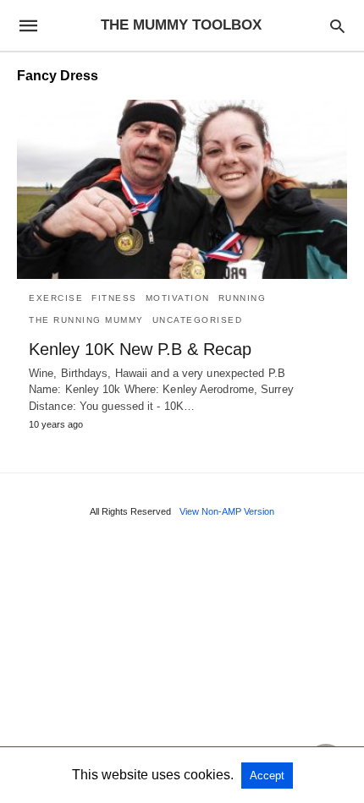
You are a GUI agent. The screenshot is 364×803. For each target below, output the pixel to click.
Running (242, 298)
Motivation (178, 298)
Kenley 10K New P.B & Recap (140, 349)
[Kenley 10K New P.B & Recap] (182, 189)
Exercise (56, 298)
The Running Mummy (86, 320)
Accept (267, 775)
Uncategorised (197, 320)
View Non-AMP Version (226, 511)
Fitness (114, 298)
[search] (337, 26)
